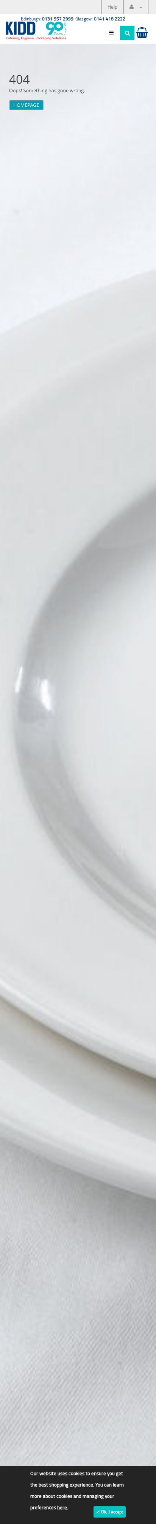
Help (112, 6)
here (62, 1507)
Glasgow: (100, 19)
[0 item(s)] (141, 39)
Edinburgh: (47, 19)
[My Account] (136, 7)
